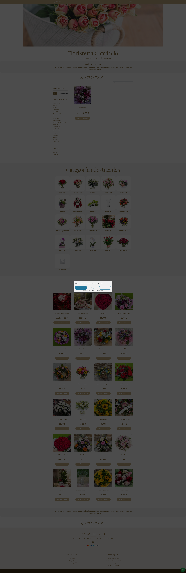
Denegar (93, 288)
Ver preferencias (105, 288)
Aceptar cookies (81, 288)
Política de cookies (86, 290)
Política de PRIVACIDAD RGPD (97, 290)
